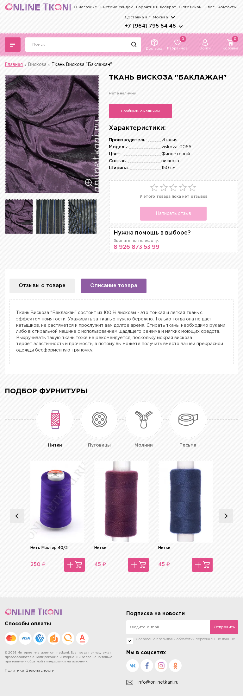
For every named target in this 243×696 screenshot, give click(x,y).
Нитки (100, 548)
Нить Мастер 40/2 (49, 548)
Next (226, 516)
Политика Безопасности (29, 670)
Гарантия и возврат (156, 7)
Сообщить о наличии (140, 111)
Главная (14, 65)
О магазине (85, 7)
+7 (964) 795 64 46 (150, 26)
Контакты (227, 7)
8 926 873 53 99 (136, 247)
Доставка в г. (146, 17)
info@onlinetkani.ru (158, 682)
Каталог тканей (13, 44)
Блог (210, 7)
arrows (180, 26)
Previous (17, 516)
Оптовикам (190, 7)
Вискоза (37, 65)
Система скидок (116, 7)
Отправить (224, 627)
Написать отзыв (173, 214)
